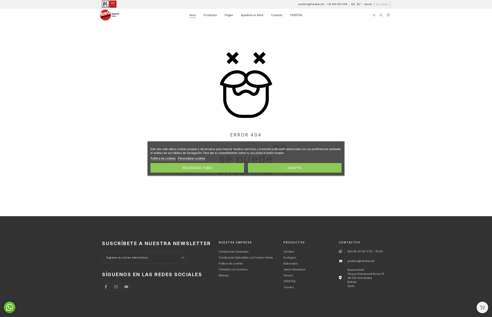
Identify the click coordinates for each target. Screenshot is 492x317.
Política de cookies (231, 263)
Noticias (224, 275)
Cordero (288, 251)
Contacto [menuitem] (277, 15)
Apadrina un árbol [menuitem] (252, 15)
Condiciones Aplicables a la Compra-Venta (246, 257)
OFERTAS (289, 281)
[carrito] (482, 307)
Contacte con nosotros (233, 269)
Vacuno (288, 275)
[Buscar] (380, 15)
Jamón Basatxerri (294, 269)
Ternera (288, 287)
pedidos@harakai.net (311, 4)
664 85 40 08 (356, 251)
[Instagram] (116, 287)
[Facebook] (106, 287)
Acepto (295, 168)
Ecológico (289, 257)
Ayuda (368, 4)
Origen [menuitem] (228, 15)
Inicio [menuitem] (192, 15)
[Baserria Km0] (109, 15)
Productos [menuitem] (210, 15)
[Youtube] (126, 287)
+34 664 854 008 (336, 4)
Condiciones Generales (233, 251)
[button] (9, 307)
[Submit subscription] (182, 258)
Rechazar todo (197, 168)
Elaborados (290, 263)
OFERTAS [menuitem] (296, 15)
